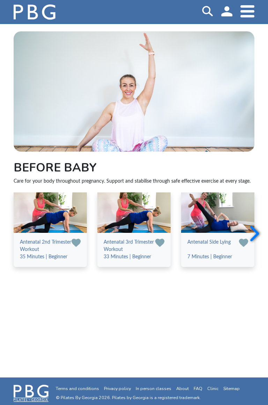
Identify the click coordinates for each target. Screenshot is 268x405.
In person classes (153, 388)
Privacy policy (117, 388)
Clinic (212, 388)
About (182, 388)
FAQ (198, 388)
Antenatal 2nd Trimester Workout (45, 246)
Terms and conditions (77, 388)
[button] (253, 234)
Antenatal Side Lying (209, 242)
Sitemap (231, 388)
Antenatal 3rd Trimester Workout (129, 246)
